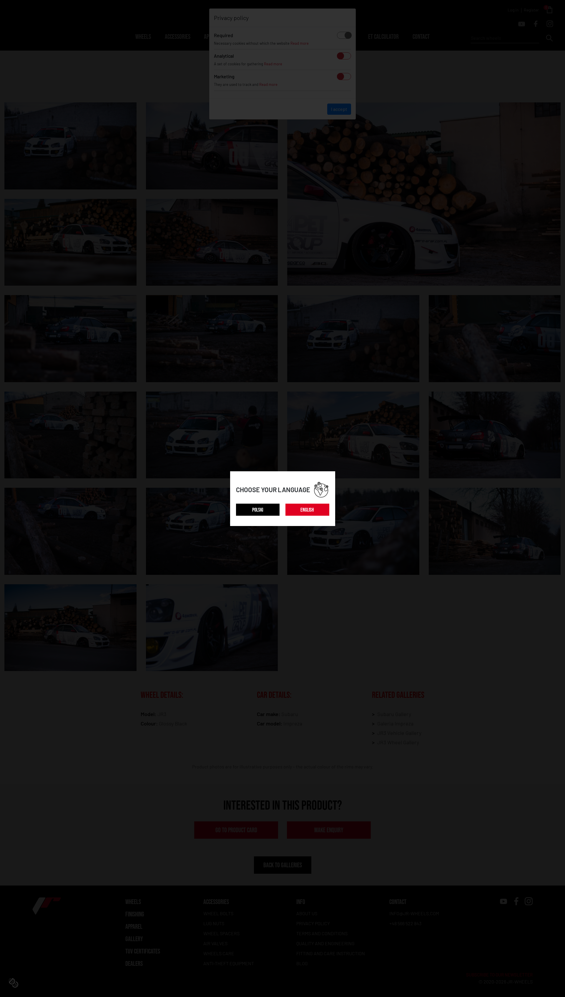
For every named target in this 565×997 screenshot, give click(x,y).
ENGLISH (307, 510)
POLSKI (257, 510)
